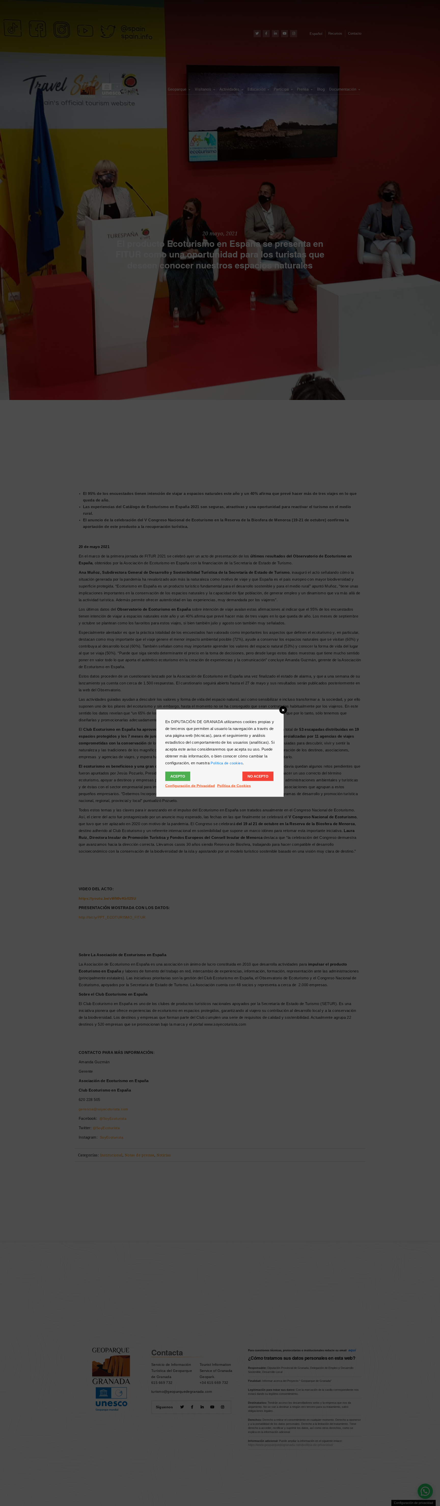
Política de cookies (227, 763)
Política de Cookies (234, 785)
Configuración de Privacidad (190, 785)
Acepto (177, 776)
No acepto (258, 776)
